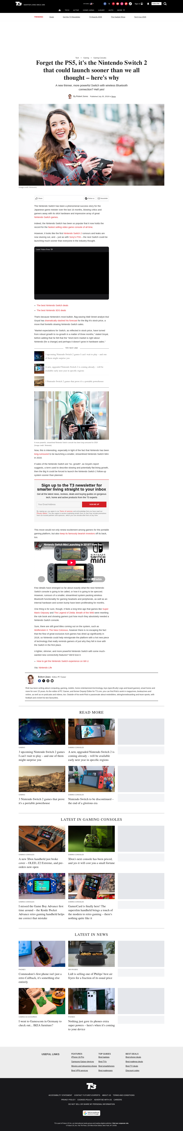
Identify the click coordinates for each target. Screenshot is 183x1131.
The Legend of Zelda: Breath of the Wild (74, 612)
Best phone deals (133, 1057)
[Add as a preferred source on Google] (91, 1113)
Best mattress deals (134, 1062)
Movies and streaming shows (84, 1066)
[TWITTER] (44, 680)
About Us (106, 1095)
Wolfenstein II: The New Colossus (51, 630)
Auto (111, 10)
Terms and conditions (123, 1095)
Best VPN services (79, 1070)
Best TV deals (132, 1066)
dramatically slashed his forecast (61, 320)
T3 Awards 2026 (95, 17)
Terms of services (66, 511)
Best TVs (102, 1062)
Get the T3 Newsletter (71, 17)
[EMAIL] (53, 680)
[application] (71, 273)
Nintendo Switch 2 (73, 233)
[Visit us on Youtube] (117, 3)
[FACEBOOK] (40, 680)
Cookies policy (84, 1100)
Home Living (88, 10)
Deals (51, 17)
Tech (67, 10)
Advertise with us (103, 1100)
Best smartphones (106, 1066)
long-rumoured (41, 454)
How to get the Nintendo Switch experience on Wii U (63, 661)
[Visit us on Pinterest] (113, 3)
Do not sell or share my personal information (91, 1104)
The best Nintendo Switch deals (52, 305)
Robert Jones (82, 96)
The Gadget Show (118, 17)
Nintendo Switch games (46, 217)
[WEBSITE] (48, 680)
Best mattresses (105, 1070)
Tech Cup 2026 (140, 17)
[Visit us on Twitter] (109, 3)
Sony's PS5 (75, 237)
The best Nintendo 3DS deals (51, 310)
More (119, 10)
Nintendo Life (45, 667)
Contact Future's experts (87, 1095)
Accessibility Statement (60, 1095)
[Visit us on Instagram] (121, 3)
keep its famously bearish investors (77, 533)
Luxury (101, 10)
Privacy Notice (42, 513)
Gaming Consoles (99, 58)
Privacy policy (68, 1100)
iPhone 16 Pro (77, 1057)
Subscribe (155, 3)
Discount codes (132, 1070)
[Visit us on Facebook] (104, 3)
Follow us (91, 198)
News (113, 96)
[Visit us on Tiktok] (130, 3)
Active (76, 10)
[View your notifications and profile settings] (148, 3)
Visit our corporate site (120, 1123)
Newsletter (104, 198)
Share (40, 198)
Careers (118, 1100)
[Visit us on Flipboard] (126, 3)
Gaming (86, 58)
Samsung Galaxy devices (82, 1062)
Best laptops (103, 1057)
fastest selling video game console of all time (70, 227)
